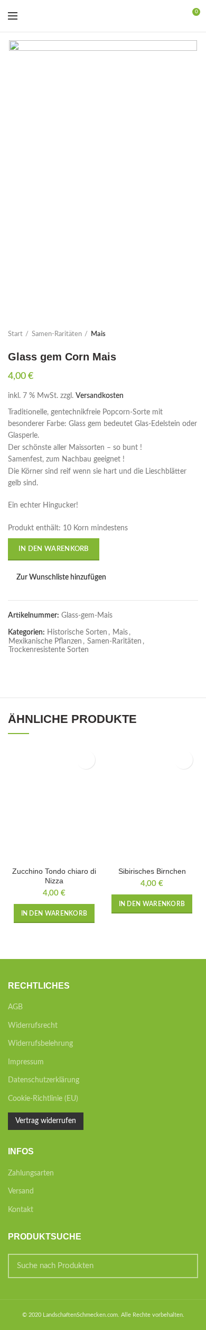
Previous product (171, 334)
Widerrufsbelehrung (40, 1043)
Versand (21, 1191)
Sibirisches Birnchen (152, 871)
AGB (15, 1007)
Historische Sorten (77, 632)
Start (15, 334)
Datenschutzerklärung (43, 1080)
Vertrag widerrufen (45, 1121)
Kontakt (20, 1210)
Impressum (26, 1062)
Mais (98, 334)
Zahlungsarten (31, 1173)
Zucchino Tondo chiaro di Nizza (54, 876)
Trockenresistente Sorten (48, 650)
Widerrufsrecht (33, 1025)
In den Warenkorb (53, 549)
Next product (193, 334)
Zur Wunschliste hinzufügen (61, 577)
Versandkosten (100, 396)
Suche (184, 1266)
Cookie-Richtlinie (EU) (43, 1098)
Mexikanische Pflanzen (45, 641)
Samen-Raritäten (57, 334)
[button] (54, 913)
